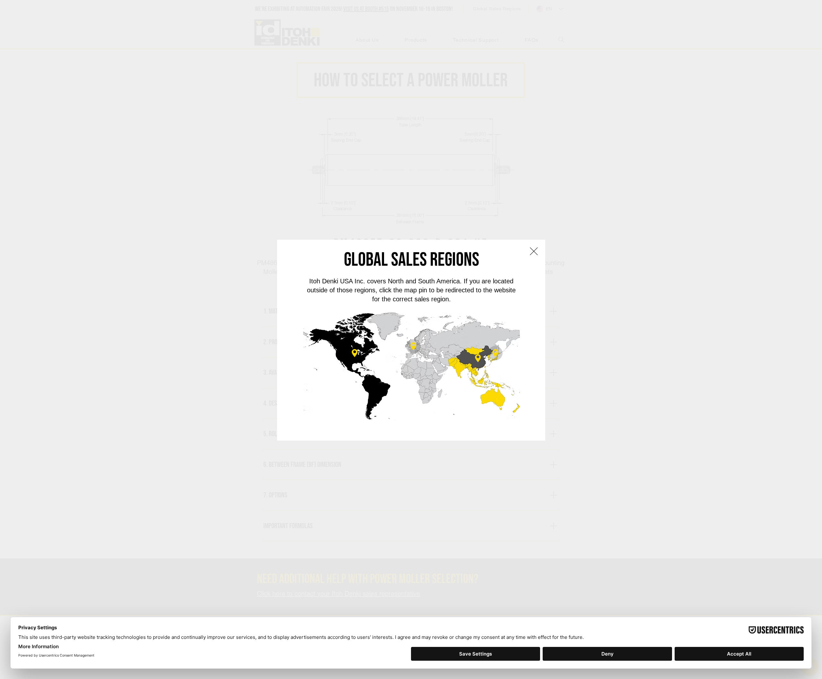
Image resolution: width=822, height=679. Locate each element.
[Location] (413, 346)
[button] (533, 251)
